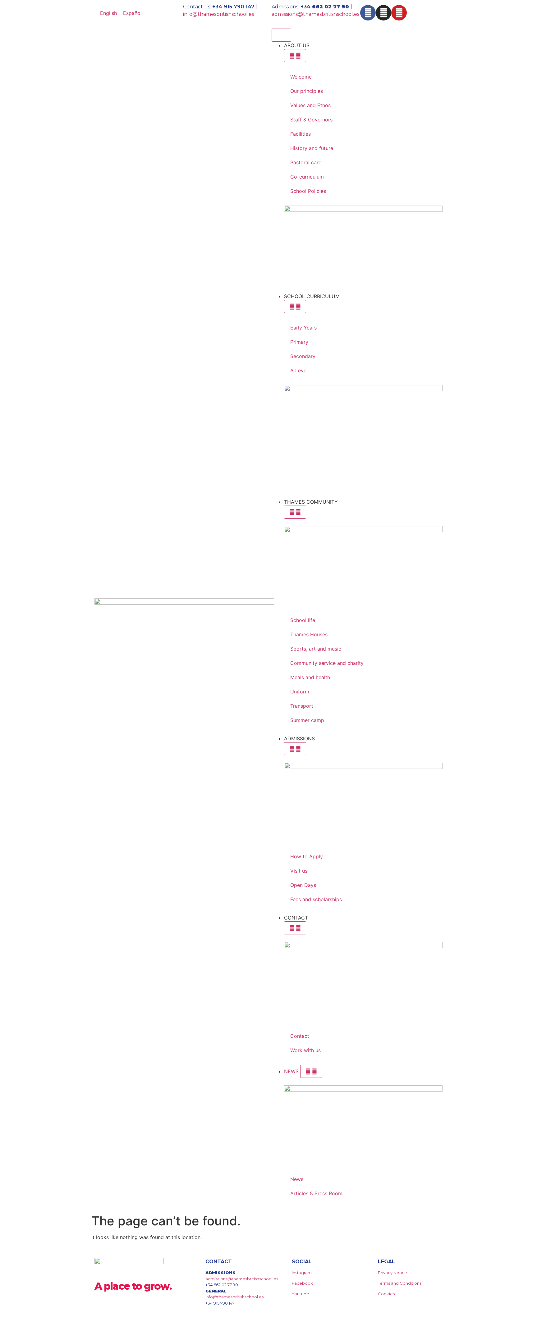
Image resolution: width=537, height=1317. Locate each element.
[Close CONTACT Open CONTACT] (295, 927)
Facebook (302, 1283)
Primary (299, 342)
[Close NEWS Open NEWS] (311, 1071)
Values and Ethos (310, 105)
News (296, 1179)
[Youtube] (399, 12)
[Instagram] (383, 12)
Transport (301, 706)
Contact (299, 1036)
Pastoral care (305, 162)
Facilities (300, 134)
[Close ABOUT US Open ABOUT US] (295, 55)
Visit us (298, 871)
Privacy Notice (392, 1272)
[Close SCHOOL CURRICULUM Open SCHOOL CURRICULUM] (295, 306)
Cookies (386, 1293)
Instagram (302, 1272)
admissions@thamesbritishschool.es (315, 14)
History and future (311, 148)
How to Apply (306, 856)
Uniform (299, 691)
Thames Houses (309, 634)
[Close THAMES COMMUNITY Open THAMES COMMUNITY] (295, 512)
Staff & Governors (311, 119)
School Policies (308, 191)
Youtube (300, 1293)
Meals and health (310, 677)
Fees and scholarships (316, 899)
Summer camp (307, 720)
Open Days (303, 885)
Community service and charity (327, 663)
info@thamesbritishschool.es (218, 14)
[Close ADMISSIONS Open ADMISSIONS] (295, 748)
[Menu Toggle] (281, 35)
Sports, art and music (315, 649)
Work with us (305, 1050)
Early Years (303, 328)
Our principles (306, 91)
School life (302, 620)
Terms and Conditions (399, 1283)
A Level (299, 370)
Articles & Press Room (316, 1193)
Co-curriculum (307, 177)
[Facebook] (368, 12)
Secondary (302, 356)
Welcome (301, 77)
